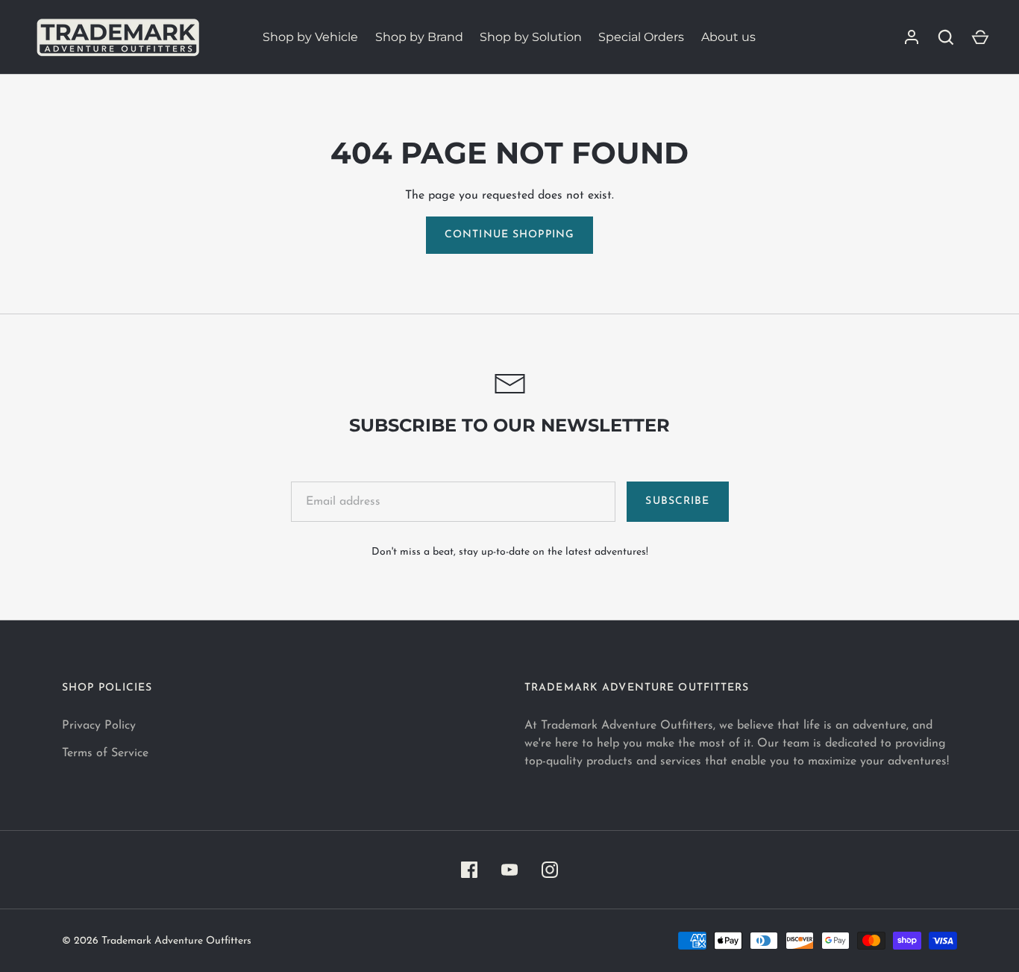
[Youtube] (509, 869)
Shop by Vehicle (310, 37)
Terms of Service (105, 753)
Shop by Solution (531, 37)
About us (728, 37)
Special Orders (641, 37)
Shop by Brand (419, 37)
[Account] (911, 37)
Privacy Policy (99, 726)
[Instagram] (549, 869)
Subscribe (677, 501)
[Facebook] (469, 869)
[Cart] (980, 37)
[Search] (945, 37)
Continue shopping (509, 234)
